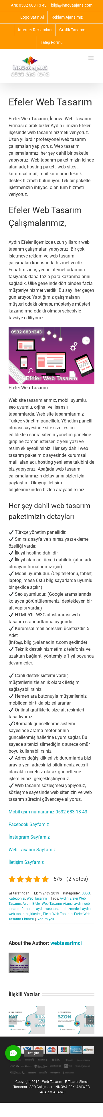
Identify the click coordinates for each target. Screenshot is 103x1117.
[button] (13, 1020)
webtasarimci (66, 943)
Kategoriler (17, 898)
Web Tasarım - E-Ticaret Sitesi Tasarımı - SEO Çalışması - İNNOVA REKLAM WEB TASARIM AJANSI (51, 1087)
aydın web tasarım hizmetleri (58, 909)
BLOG (86, 893)
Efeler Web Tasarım (58, 914)
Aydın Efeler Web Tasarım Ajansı (48, 904)
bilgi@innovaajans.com (71, 5)
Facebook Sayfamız (29, 824)
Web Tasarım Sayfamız (32, 849)
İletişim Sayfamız (26, 862)
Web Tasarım (37, 898)
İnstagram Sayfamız (29, 837)
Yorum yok (45, 919)
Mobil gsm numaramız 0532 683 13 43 (48, 812)
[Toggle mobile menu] (91, 58)
